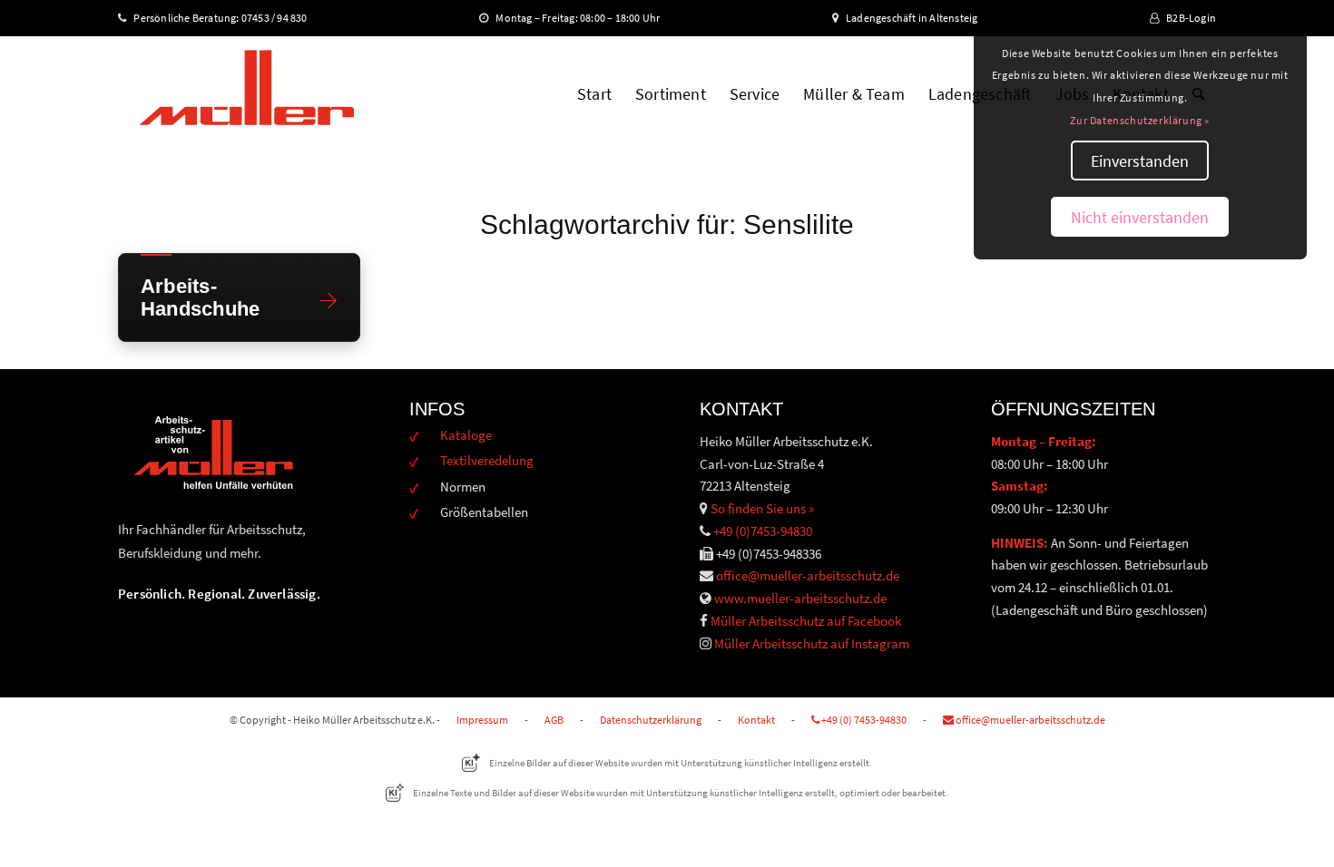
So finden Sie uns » (762, 508)
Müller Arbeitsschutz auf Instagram (811, 643)
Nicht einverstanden (1140, 217)
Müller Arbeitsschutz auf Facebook (806, 620)
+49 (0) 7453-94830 (863, 719)
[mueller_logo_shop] (246, 94)
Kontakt (756, 719)
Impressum (482, 719)
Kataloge (466, 434)
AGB (554, 719)
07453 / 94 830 (282, 17)
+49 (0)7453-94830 (762, 531)
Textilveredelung (487, 460)
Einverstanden (1140, 161)
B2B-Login (1191, 17)
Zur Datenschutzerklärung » (1140, 120)
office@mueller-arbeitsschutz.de (807, 575)
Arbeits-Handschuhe (200, 297)
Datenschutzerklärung (650, 719)
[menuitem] (594, 94)
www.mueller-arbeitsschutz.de (800, 598)
